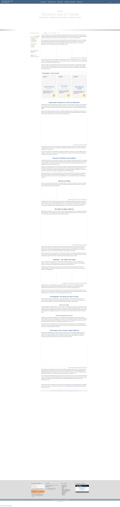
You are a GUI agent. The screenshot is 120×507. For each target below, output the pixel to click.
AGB (63, 488)
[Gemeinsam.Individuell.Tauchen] (32, 35)
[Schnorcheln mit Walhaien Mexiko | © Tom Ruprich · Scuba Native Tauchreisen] (45, 426)
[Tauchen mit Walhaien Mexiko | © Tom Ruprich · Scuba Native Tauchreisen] (49, 198)
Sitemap (63, 494)
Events (63, 487)
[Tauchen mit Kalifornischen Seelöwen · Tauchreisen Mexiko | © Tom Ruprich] (49, 282)
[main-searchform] (113, 2)
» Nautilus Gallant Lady (33, 51)
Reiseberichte (79, 1)
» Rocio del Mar (32, 52)
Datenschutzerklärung (66, 489)
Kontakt (63, 493)
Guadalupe (33, 44)
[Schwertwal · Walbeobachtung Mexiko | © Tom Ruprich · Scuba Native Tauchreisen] (55, 426)
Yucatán (32, 47)
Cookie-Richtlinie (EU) (66, 490)
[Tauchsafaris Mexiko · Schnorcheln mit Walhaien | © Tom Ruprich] (64, 198)
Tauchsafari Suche (52, 1)
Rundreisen (33, 41)
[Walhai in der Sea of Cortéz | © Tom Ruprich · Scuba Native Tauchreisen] (55, 440)
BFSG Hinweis (64, 491)
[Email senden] (115, 2)
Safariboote (34, 40)
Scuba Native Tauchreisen (7, 1)
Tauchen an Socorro (64, 373)
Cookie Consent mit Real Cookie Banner (6, 505)
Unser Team (64, 485)
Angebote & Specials (70, 1)
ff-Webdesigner (67, 499)
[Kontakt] (118, 2)
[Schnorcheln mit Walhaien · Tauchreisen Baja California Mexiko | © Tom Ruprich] (73, 433)
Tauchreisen (43, 1)
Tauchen (33, 39)
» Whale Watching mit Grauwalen (34, 56)
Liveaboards (60, 1)
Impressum (64, 492)
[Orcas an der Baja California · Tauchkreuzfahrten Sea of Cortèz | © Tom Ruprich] (83, 419)
